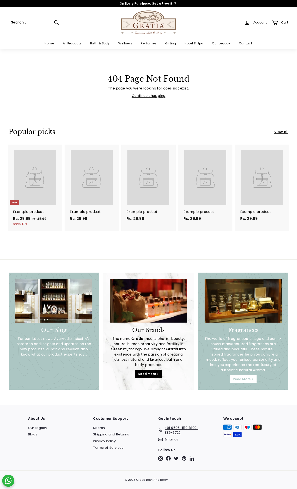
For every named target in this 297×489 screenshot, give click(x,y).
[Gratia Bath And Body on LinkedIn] (192, 458)
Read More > (148, 374)
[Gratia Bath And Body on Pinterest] (184, 458)
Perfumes (148, 43)
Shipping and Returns (111, 434)
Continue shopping (148, 95)
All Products (72, 43)
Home (49, 43)
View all (281, 131)
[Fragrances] (243, 301)
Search (99, 427)
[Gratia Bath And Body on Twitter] (176, 458)
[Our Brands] (148, 301)
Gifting (170, 43)
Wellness (125, 43)
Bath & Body (100, 43)
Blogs (32, 434)
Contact (245, 43)
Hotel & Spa (194, 43)
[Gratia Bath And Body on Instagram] (160, 458)
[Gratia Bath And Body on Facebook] (168, 458)
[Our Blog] (53, 301)
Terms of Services (108, 447)
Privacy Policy (104, 441)
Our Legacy (221, 43)
